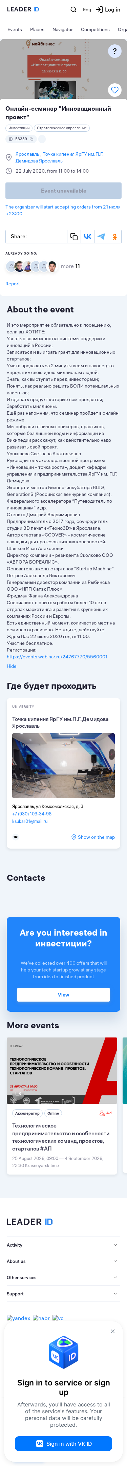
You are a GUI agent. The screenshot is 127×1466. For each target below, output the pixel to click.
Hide (12, 666)
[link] (62, 1105)
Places (37, 29)
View (63, 995)
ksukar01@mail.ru (29, 821)
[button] (63, 1245)
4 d (109, 1113)
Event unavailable (63, 190)
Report (12, 284)
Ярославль (28, 154)
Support (15, 1293)
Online (53, 1113)
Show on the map (96, 837)
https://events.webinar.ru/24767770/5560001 (57, 657)
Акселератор (27, 1113)
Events (14, 29)
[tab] (63, 1245)
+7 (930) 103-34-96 (31, 813)
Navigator (62, 29)
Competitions (95, 29)
